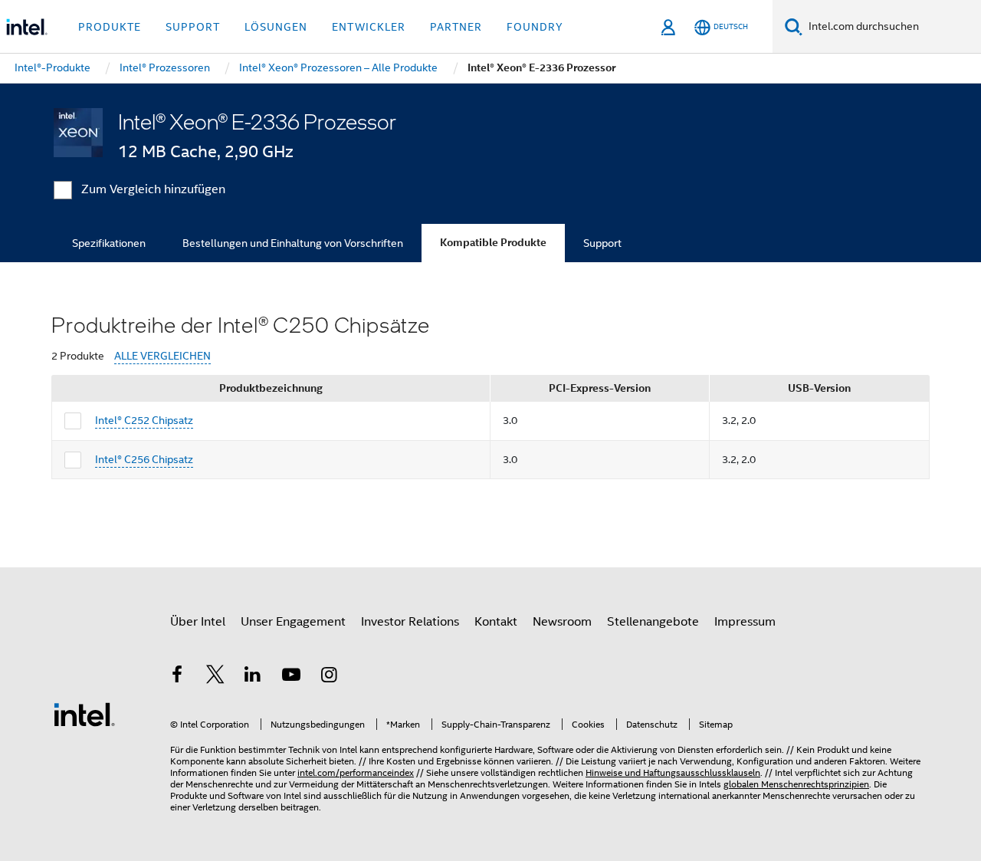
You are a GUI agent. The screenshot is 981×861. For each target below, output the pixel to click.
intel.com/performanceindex (355, 772)
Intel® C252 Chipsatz (144, 420)
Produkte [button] (109, 27)
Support (602, 243)
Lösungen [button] (275, 27)
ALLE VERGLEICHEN (162, 356)
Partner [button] (456, 27)
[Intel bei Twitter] (215, 677)
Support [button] (193, 27)
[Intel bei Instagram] (329, 677)
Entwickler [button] (368, 27)
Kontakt (495, 621)
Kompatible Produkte (493, 242)
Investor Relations (410, 621)
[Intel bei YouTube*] (291, 677)
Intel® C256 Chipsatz (144, 459)
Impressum (745, 621)
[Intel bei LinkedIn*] (253, 677)
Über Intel (197, 621)
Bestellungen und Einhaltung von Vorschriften (292, 243)
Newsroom (562, 621)
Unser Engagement (293, 621)
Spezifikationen (109, 243)
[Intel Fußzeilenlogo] (84, 713)
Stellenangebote (653, 621)
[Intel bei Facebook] (177, 677)
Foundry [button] (535, 27)
